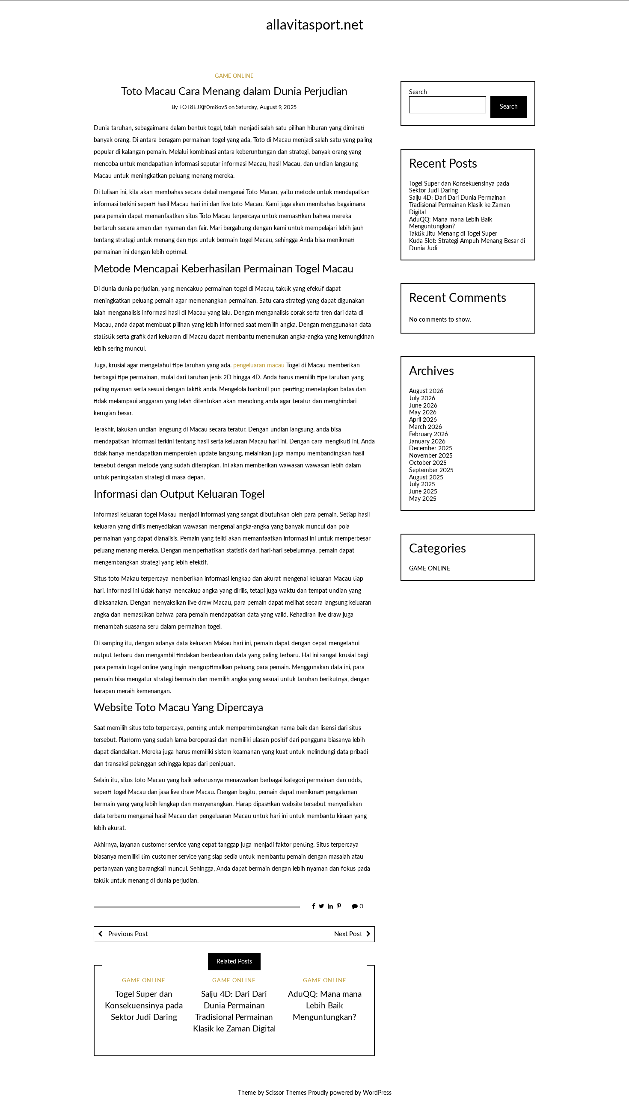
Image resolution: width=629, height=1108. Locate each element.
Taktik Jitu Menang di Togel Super (453, 234)
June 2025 (423, 492)
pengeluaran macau (259, 366)
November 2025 (431, 456)
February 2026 (428, 434)
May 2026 (422, 413)
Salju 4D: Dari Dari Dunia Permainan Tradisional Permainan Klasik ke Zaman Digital (459, 205)
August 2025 (426, 478)
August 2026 (426, 391)
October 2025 (428, 463)
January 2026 (427, 442)
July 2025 (422, 485)
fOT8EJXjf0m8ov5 (203, 107)
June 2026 (423, 406)
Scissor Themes (286, 1093)
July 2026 (422, 399)
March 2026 (425, 427)
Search (418, 92)
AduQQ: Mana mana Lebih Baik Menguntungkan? (325, 1006)
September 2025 (431, 470)
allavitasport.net (314, 25)
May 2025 (422, 499)
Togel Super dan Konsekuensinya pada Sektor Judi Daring (144, 1006)
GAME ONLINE (234, 76)
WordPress (377, 1093)
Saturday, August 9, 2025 (266, 107)
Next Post (348, 934)
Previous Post (127, 934)
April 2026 (423, 420)
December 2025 (430, 449)
